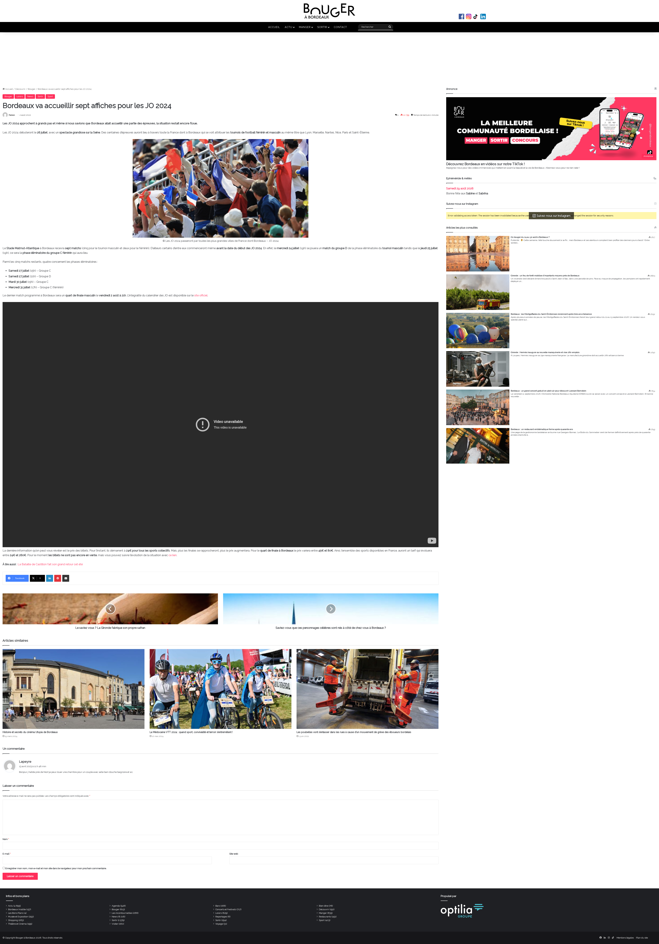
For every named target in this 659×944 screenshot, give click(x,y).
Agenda (116, 906)
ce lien (173, 555)
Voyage (219, 924)
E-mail (7, 853)
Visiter (115, 924)
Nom (6, 839)
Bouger (31, 89)
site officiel (200, 295)
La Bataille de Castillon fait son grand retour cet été (50, 564)
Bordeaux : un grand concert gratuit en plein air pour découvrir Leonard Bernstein (548, 391)
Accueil (274, 27)
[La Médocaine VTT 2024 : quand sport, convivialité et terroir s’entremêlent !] (221, 689)
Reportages (221, 916)
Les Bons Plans (15, 913)
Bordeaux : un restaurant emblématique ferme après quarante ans (542, 429)
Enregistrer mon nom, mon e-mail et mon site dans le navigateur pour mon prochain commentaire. (56, 868)
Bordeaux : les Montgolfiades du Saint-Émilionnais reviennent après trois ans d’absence (551, 314)
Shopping (13, 920)
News (30, 96)
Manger (305, 27)
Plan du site (642, 937)
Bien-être (323, 906)
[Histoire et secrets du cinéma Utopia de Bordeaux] (73, 689)
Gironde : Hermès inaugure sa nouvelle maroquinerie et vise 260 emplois (545, 352)
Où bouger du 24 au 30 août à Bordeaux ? (530, 237)
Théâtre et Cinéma (17, 924)
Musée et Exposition (18, 916)
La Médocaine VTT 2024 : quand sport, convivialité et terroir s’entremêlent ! (191, 732)
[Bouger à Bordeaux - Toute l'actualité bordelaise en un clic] (329, 11)
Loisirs (19, 96)
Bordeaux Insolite (17, 909)
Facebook (461, 16)
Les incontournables (122, 913)
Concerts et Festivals (225, 909)
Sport (50, 96)
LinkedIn (483, 16)
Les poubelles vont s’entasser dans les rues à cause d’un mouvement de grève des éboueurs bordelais (354, 732)
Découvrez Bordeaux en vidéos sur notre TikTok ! (485, 164)
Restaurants (325, 916)
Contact (340, 27)
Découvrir (20, 89)
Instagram (468, 16)
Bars (217, 906)
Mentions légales (625, 937)
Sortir (322, 27)
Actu (288, 27)
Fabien (12, 115)
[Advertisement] (329, 61)
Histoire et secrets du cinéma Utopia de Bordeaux (30, 732)
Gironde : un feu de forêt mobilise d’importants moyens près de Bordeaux (545, 275)
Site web (233, 853)
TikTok (476, 16)
